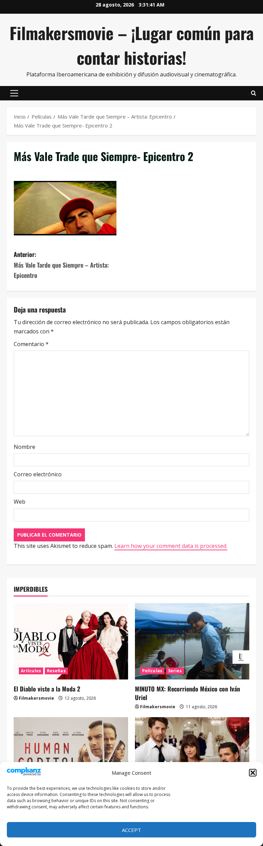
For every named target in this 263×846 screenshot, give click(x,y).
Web (19, 501)
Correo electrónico (38, 474)
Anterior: (61, 265)
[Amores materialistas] (192, 755)
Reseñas (56, 671)
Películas (152, 671)
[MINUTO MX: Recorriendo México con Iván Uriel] (192, 641)
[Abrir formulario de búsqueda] (253, 93)
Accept (131, 829)
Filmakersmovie (36, 698)
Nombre (24, 447)
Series (175, 671)
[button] (252, 772)
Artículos (31, 671)
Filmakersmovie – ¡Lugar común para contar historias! (132, 45)
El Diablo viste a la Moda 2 (47, 688)
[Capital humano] (71, 755)
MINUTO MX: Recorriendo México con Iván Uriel (187, 693)
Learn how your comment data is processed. (170, 546)
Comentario (31, 344)
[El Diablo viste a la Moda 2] (71, 641)
